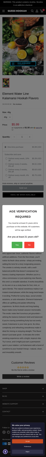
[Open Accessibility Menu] (5, 451)
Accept (28, 441)
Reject (27, 451)
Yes (17, 245)
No (29, 245)
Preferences (27, 446)
